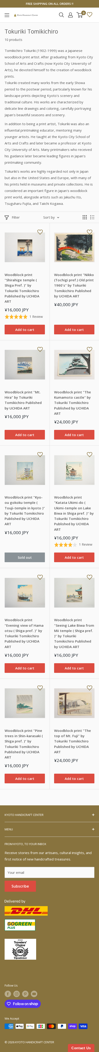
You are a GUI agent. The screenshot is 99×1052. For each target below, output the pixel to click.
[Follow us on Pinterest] (25, 994)
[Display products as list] (92, 217)
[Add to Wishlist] (40, 232)
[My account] (70, 14)
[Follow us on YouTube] (34, 994)
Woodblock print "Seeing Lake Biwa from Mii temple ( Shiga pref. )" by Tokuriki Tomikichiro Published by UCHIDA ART (74, 633)
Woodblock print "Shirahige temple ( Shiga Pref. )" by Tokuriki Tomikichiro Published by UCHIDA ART (22, 288)
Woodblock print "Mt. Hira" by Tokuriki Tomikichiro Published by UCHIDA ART (23, 400)
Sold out (25, 557)
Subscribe (20, 886)
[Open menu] (7, 15)
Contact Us (81, 1048)
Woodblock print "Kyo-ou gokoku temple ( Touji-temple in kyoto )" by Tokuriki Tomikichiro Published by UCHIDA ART (25, 510)
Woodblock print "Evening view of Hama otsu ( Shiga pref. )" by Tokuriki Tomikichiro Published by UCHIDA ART (24, 633)
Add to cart (24, 329)
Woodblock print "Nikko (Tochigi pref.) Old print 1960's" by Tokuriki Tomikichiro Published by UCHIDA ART (74, 285)
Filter (16, 217)
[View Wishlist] (89, 15)
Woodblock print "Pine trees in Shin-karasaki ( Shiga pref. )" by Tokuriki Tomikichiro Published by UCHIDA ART (24, 743)
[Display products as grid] (85, 217)
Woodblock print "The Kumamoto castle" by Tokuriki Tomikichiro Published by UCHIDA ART (72, 403)
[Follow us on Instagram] (16, 994)
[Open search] (61, 14)
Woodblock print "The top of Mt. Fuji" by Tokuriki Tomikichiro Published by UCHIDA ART (72, 741)
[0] (80, 15)
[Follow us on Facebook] (8, 994)
